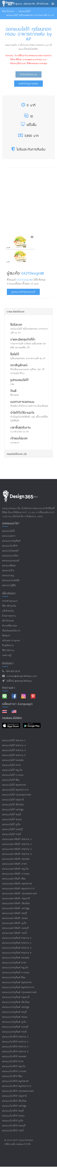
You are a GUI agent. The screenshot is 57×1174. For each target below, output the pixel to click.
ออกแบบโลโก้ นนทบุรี (12, 829)
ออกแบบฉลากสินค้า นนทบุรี (15, 928)
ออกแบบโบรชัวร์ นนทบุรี (13, 1126)
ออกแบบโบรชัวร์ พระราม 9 (15, 1052)
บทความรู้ (6, 655)
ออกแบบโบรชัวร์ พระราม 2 (15, 1037)
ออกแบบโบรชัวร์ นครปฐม (14, 1106)
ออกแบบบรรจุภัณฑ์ (11, 541)
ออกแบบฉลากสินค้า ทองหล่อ (16, 859)
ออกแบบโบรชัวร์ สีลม (12, 1076)
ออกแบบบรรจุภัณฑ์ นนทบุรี (15, 1027)
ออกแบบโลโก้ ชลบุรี (11, 815)
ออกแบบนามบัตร (10, 556)
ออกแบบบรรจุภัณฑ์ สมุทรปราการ (18, 987)
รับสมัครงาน (8, 645)
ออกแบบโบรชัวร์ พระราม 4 (15, 1047)
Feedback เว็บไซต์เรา (12, 718)
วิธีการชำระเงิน (9, 606)
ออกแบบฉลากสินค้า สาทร (14, 864)
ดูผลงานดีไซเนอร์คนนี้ (23, 292)
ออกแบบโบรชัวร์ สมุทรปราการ (16, 1086)
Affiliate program (11, 641)
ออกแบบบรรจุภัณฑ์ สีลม (13, 978)
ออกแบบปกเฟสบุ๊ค (11, 580)
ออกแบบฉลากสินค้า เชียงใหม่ (16, 903)
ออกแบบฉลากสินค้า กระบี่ (14, 933)
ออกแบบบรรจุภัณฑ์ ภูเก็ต (14, 1022)
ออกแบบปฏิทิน (9, 585)
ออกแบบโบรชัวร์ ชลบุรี (13, 1111)
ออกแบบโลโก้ (24, 11)
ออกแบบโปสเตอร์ (10, 551)
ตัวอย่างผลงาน (9, 616)
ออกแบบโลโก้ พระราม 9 (14, 755)
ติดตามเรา (8, 687)
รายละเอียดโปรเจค (15, 311)
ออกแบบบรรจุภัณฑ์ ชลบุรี (14, 1012)
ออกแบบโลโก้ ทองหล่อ (13, 760)
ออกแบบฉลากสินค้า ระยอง (15, 918)
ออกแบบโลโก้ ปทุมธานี (13, 800)
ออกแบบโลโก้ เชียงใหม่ (13, 805)
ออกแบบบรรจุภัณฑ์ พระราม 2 (16, 938)
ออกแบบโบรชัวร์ (10, 546)
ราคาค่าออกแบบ (10, 601)
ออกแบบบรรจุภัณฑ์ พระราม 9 (16, 953)
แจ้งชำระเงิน (8, 611)
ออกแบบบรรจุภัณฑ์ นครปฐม (15, 1007)
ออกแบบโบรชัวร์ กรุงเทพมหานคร (18, 1091)
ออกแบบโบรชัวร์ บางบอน (14, 1071)
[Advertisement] (28, 200)
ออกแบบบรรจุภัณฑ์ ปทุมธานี (16, 997)
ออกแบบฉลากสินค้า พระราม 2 (17, 839)
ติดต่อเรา (6, 636)
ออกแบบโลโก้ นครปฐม (13, 810)
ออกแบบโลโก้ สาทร (11, 765)
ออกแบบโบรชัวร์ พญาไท (13, 1066)
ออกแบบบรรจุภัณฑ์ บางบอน (15, 973)
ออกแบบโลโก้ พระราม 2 (14, 740)
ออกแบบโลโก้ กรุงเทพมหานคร (16, 795)
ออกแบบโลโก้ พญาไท (12, 770)
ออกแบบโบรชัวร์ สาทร (13, 1061)
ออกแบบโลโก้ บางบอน (13, 775)
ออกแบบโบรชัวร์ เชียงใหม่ (14, 1101)
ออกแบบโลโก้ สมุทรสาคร (14, 785)
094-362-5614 (12, 671)
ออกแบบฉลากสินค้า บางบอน (16, 874)
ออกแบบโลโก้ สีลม (11, 780)
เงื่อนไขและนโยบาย (11, 631)
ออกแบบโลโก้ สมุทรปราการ (15, 790)
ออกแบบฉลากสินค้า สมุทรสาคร (17, 884)
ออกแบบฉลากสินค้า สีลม (14, 879)
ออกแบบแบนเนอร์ (10, 561)
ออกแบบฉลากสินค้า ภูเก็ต (14, 923)
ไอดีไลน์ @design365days (18, 681)
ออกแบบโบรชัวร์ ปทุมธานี (14, 1096)
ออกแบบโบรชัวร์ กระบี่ (13, 1131)
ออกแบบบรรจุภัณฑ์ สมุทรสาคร (17, 982)
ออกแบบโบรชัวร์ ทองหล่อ (14, 1057)
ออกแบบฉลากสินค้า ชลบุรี (14, 913)
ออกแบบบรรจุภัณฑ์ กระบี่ (14, 1032)
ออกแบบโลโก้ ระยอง (12, 819)
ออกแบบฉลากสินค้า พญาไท (15, 869)
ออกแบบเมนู (8, 575)
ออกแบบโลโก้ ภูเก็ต (11, 824)
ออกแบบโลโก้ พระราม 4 (14, 750)
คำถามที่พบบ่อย (9, 626)
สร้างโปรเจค (8, 621)
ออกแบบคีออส (9, 566)
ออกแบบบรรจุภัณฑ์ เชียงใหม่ (16, 1002)
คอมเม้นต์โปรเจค (17, 454)
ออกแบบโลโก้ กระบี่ (11, 834)
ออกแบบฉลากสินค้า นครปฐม (16, 908)
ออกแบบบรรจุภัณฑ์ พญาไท (15, 968)
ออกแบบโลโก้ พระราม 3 (14, 745)
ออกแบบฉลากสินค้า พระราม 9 (17, 854)
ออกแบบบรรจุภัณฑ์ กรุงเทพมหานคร (19, 992)
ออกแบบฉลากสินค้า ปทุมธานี (16, 899)
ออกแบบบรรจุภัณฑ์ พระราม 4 (16, 948)
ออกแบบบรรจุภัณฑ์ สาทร (14, 963)
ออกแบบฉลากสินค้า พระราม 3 (17, 844)
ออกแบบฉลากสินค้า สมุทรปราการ (18, 889)
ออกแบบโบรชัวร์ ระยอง (13, 1116)
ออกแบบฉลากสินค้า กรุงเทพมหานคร (19, 894)
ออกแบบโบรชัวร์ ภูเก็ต (12, 1121)
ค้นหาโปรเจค (8, 11)
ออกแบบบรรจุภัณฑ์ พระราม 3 (16, 943)
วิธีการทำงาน (8, 650)
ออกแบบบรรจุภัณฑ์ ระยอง (14, 1017)
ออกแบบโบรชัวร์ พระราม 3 (15, 1042)
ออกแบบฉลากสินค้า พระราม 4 (17, 849)
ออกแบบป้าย (8, 571)
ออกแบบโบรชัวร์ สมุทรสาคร (15, 1081)
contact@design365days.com (21, 676)
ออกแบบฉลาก (8, 536)
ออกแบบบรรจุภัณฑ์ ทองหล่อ (15, 958)
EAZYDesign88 (32, 273)
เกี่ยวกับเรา (9, 593)
